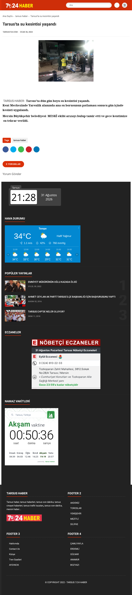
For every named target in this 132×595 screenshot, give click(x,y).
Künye (12, 554)
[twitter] (13, 149)
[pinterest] (29, 149)
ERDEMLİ (74, 549)
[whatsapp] (21, 149)
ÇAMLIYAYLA (76, 543)
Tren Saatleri (15, 559)
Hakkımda (14, 543)
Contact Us (14, 549)
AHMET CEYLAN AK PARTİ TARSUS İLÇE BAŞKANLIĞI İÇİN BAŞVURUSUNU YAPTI (72, 296)
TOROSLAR (75, 508)
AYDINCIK (14, 565)
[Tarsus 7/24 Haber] (20, 7)
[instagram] (72, 588)
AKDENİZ (74, 503)
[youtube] (77, 588)
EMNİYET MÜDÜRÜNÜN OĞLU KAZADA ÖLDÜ (52, 282)
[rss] (82, 588)
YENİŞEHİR (75, 513)
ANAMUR (74, 559)
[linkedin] (37, 149)
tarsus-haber (21, 16)
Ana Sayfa (8, 16)
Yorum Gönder (12, 174)
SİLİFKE (74, 524)
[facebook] (6, 149)
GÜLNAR (74, 554)
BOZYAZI (74, 565)
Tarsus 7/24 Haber (77, 582)
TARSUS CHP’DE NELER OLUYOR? (46, 311)
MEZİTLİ (74, 519)
